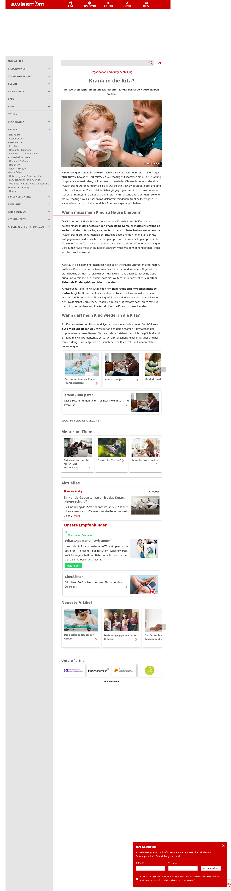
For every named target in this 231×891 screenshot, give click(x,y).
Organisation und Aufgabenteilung (111, 72)
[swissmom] (34, 4)
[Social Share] (159, 63)
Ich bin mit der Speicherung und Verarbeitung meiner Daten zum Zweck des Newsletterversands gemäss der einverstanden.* (179, 878)
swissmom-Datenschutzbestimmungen (165, 880)
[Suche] (107, 63)
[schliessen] (223, 845)
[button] (70, 4)
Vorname (173, 863)
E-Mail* (140, 863)
